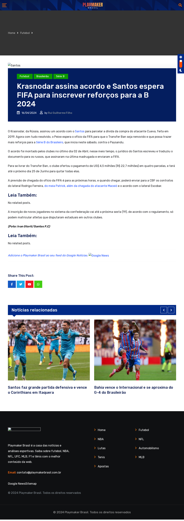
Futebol (25, 33)
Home (11, 33)
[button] (163, 310)
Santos (79, 131)
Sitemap (30, 483)
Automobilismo (149, 448)
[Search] (180, 5)
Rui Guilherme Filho (60, 112)
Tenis (101, 457)
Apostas (103, 466)
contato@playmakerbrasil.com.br (39, 472)
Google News (16, 483)
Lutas (101, 448)
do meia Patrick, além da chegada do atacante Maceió (80, 186)
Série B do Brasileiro (49, 142)
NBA (101, 439)
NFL (141, 439)
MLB (141, 457)
